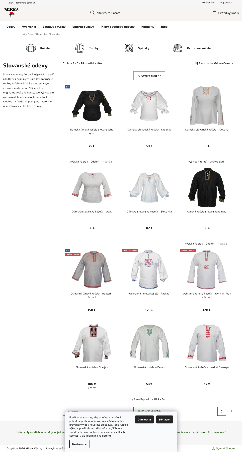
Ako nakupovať (217, 432)
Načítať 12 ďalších (149, 411)
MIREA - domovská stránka (20, 2)
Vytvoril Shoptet (226, 448)
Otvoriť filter (149, 75)
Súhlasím (164, 419)
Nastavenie (79, 444)
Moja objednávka (58, 432)
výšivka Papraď (197, 161)
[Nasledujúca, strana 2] (221, 411)
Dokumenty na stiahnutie (31, 432)
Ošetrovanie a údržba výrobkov (187, 432)
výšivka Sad (217, 161)
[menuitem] (11, 26)
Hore (75, 411)
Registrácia (226, 2)
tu (109, 435)
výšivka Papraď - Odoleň (84, 161)
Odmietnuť (144, 419)
